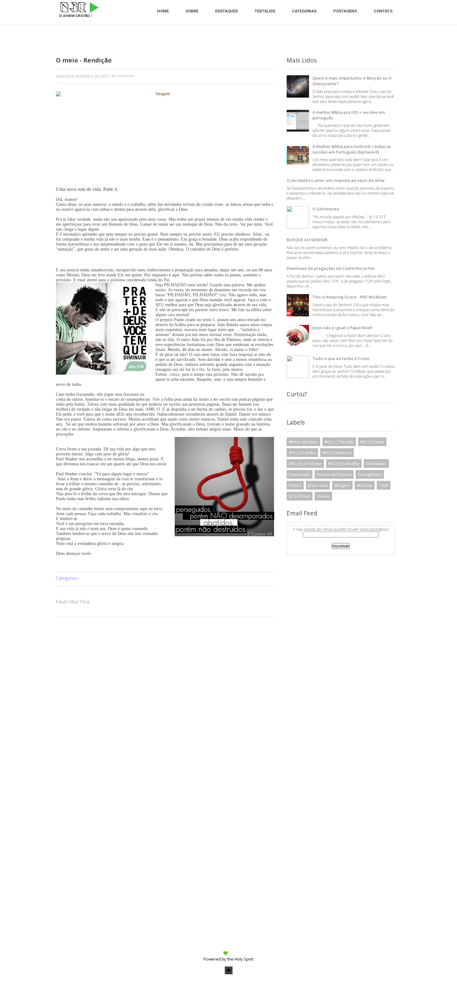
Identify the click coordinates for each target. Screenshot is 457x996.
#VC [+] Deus (372, 442)
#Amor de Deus (303, 442)
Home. (163, 11)
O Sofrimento (325, 209)
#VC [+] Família (302, 452)
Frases (295, 485)
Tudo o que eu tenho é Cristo (340, 358)
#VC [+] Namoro (337, 452)
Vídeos (323, 496)
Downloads (299, 474)
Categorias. (305, 11)
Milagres (342, 485)
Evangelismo (370, 474)
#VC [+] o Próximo (305, 463)
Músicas (364, 485)
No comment (123, 75)
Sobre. (193, 11)
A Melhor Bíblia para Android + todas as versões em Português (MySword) (351, 149)
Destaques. (227, 11)
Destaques (376, 463)
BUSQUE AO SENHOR (307, 239)
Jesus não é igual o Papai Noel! (342, 327)
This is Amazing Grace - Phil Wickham (349, 297)
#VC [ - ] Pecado (339, 442)
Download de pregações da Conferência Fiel (331, 268)
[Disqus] (165, 698)
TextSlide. (265, 11)
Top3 (383, 485)
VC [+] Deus (299, 496)
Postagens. (345, 11)
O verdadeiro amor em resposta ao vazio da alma (336, 180)
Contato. (383, 11)
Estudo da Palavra (334, 474)
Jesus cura (318, 485)
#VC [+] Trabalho (343, 463)
